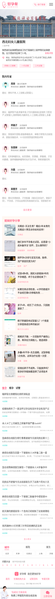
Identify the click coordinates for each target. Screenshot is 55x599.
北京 (7, 554)
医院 (28, 547)
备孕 (4, 388)
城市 (6, 547)
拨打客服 (41, 4)
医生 (48, 547)
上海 (40, 554)
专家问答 (46, 579)
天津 (18, 554)
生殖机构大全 (20, 579)
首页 (8, 579)
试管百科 (34, 579)
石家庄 (29, 554)
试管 (18, 388)
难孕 (11, 388)
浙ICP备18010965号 (33, 584)
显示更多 (27, 210)
